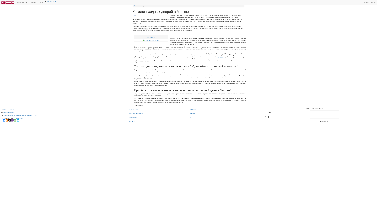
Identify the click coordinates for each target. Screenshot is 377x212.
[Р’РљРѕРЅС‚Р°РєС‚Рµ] (4, 120)
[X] (9, 120)
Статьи (41, 2)
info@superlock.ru (9, 112)
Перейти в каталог (370, 2)
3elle (191, 117)
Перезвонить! (324, 122)
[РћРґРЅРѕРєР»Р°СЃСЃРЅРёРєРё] (7, 120)
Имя (269, 112)
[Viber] (12, 120)
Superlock (193, 109)
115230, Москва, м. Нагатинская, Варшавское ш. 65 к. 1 (21, 115)
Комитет (136, 6)
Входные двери (134, 109)
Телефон (268, 117)
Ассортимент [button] (21, 2)
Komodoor (193, 113)
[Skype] (18, 120)
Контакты (33, 2)
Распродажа (133, 117)
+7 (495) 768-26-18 (52, 1)
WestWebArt (19, 118)
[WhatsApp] (15, 120)
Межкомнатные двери (136, 113)
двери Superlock (218, 58)
